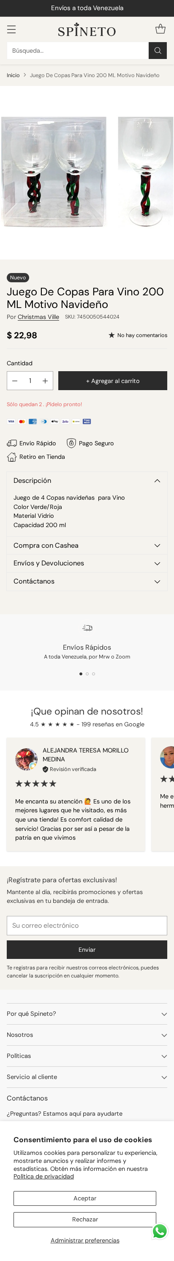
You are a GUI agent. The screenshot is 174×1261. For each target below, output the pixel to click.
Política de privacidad (44, 1176)
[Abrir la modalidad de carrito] (160, 29)
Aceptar (84, 1198)
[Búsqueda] (158, 50)
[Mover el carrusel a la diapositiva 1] (80, 673)
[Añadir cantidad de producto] (45, 381)
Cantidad (20, 363)
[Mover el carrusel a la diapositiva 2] (87, 673)
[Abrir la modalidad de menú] (11, 29)
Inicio (13, 75)
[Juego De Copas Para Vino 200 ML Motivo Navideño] (87, 173)
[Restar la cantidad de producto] (14, 381)
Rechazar (85, 1219)
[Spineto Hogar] (87, 29)
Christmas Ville (38, 317)
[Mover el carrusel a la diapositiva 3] (93, 673)
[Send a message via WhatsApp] (160, 1231)
